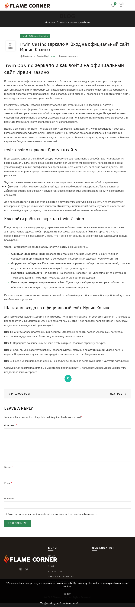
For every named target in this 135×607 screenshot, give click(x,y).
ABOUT (52, 561)
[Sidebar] (4, 186)
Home (51, 22)
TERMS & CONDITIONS (61, 576)
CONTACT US (55, 571)
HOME (51, 556)
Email (8, 483)
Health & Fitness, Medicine (74, 22)
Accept (67, 594)
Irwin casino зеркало (74, 316)
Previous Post (20, 393)
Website (9, 498)
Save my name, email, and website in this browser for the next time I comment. (52, 514)
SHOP (51, 566)
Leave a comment (68, 56)
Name (8, 467)
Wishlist (115, 4)
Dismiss (122, 303)
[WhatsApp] (68, 378)
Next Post (117, 393)
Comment (10, 425)
